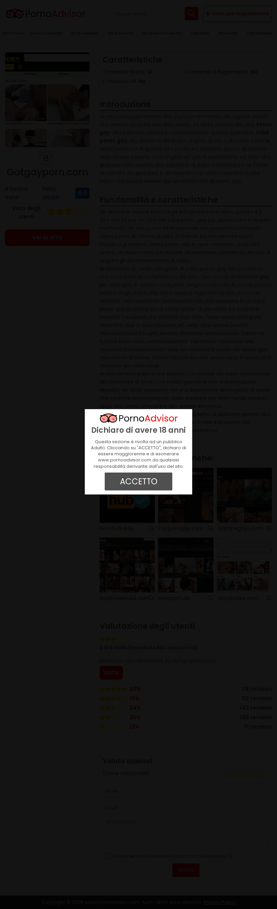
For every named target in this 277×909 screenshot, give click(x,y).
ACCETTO (138, 481)
